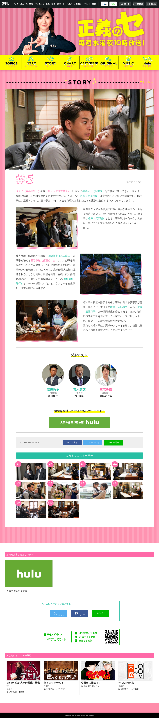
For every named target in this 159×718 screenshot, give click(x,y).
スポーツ (60, 4)
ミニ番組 (77, 4)
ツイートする (92, 442)
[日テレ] (5, 4)
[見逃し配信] (147, 62)
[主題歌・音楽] (128, 62)
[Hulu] (79, 422)
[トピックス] (11, 62)
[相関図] (70, 62)
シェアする (72, 442)
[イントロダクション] (31, 62)
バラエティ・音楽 (42, 4)
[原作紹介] (108, 62)
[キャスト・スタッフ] (89, 62)
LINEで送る (113, 442)
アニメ (69, 4)
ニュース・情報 (26, 4)
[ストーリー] (50, 62)
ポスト (61, 615)
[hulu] (113, 4)
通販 (94, 4)
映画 (53, 4)
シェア (82, 615)
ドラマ (15, 4)
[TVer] (104, 4)
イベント (86, 4)
